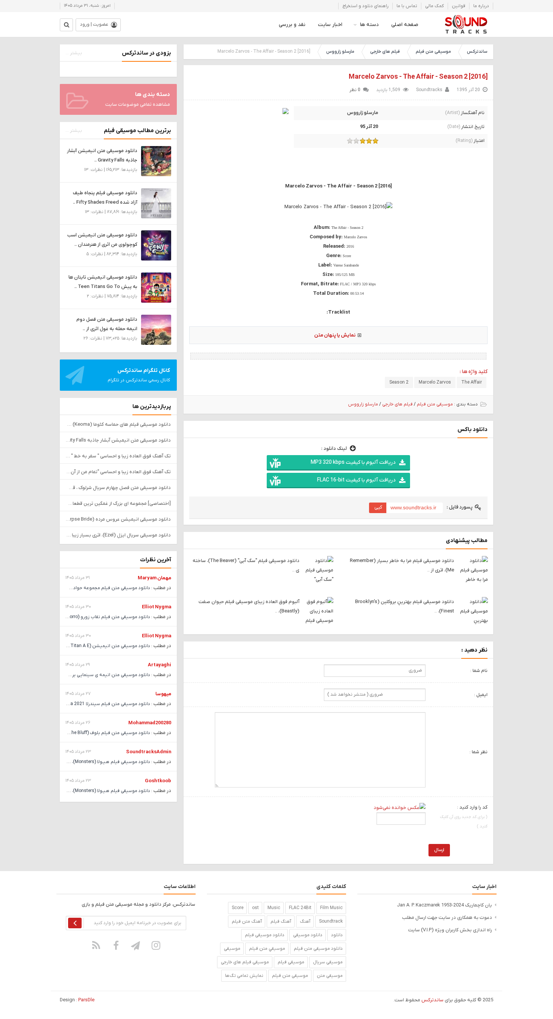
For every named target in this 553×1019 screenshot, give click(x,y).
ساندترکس (477, 52)
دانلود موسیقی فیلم (264, 935)
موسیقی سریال (328, 962)
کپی (378, 507)
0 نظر (354, 90)
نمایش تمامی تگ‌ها (244, 976)
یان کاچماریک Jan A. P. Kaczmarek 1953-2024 (444, 905)
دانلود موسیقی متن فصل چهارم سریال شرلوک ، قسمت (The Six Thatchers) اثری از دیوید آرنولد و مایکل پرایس (118, 487)
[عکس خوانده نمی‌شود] (399, 807)
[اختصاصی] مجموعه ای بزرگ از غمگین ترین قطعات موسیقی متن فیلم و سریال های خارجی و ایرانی (118, 503)
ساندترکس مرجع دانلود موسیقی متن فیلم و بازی (466, 24)
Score (237, 908)
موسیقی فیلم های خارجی (245, 962)
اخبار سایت (330, 24)
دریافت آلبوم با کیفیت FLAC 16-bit (356, 480)
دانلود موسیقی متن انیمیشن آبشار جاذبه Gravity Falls (118, 440)
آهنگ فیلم (280, 921)
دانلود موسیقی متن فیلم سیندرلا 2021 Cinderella (101, 704)
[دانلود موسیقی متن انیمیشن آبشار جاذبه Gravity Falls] (156, 161)
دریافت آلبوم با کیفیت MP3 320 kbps (353, 462)
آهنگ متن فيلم (247, 921)
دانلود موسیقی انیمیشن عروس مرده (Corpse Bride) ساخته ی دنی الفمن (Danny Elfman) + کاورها (118, 519)
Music (273, 908)
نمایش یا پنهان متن (335, 335)
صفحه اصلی (404, 24)
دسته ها (369, 24)
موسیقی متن (330, 976)
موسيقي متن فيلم (267, 949)
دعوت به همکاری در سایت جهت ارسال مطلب (447, 917)
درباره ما (481, 6)
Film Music (331, 908)
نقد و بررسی (292, 24)
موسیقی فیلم (291, 962)
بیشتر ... (73, 53)
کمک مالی (434, 6)
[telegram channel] (136, 945)
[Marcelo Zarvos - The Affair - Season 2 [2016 (418, 77)
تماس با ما (407, 6)
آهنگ (305, 921)
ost (255, 908)
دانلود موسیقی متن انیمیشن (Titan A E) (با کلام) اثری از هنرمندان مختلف (77, 646)
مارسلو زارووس (340, 52)
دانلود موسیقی (307, 935)
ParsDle (86, 1000)
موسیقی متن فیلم (433, 52)
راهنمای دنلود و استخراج (365, 6)
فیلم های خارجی (385, 52)
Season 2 (399, 382)
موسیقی (232, 949)
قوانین (458, 6)
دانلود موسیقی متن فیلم (318, 949)
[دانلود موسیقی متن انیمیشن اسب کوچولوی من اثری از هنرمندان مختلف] (156, 245)
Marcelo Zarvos (435, 382)
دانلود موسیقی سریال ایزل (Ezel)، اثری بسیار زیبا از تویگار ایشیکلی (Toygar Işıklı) (118, 535)
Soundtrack (331, 921)
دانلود (337, 935)
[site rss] (96, 945)
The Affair (471, 382)
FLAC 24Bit (300, 908)
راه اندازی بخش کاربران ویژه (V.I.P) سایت (450, 930)
